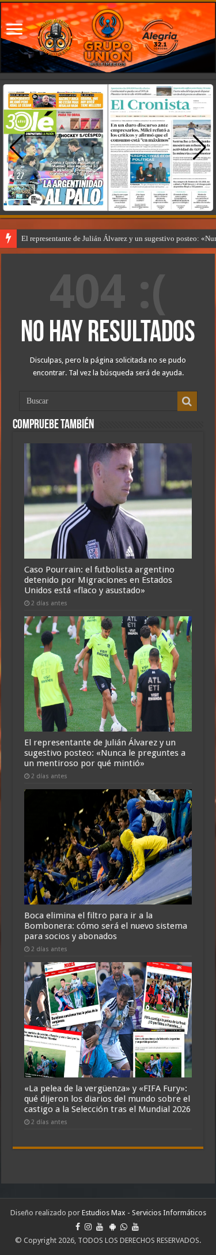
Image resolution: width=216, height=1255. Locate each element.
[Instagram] (88, 1227)
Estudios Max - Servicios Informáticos (144, 1212)
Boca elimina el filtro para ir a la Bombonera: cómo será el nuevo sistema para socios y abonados (105, 925)
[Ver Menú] (14, 30)
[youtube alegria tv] (135, 1227)
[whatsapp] (123, 1227)
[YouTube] (99, 1227)
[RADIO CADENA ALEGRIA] (108, 37)
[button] (199, 147)
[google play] (112, 1227)
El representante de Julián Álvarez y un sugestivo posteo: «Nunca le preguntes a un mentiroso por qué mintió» (104, 752)
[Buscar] (187, 401)
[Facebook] (77, 1227)
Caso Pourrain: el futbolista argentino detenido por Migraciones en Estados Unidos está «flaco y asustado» (99, 580)
